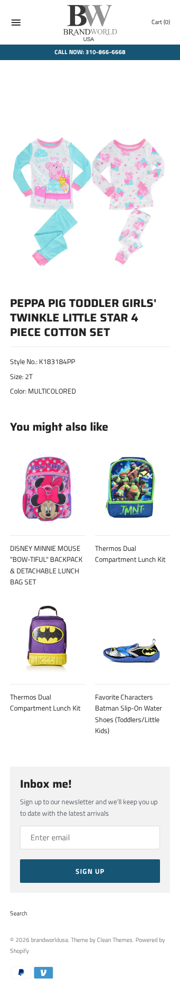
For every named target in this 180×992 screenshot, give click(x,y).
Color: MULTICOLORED (43, 391)
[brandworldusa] (90, 22)
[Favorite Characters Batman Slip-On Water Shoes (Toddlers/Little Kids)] (132, 635)
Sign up (90, 871)
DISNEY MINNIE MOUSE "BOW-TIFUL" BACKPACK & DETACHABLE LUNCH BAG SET (46, 565)
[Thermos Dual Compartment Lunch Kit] (132, 486)
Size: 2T (21, 376)
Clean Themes (114, 939)
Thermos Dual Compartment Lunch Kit (130, 553)
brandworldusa (49, 939)
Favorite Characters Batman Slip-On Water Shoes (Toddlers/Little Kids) (128, 714)
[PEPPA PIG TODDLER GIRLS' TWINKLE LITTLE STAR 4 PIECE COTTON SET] (90, 183)
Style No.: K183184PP (42, 361)
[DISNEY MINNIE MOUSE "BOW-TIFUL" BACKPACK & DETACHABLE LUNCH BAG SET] (47, 486)
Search (18, 913)
